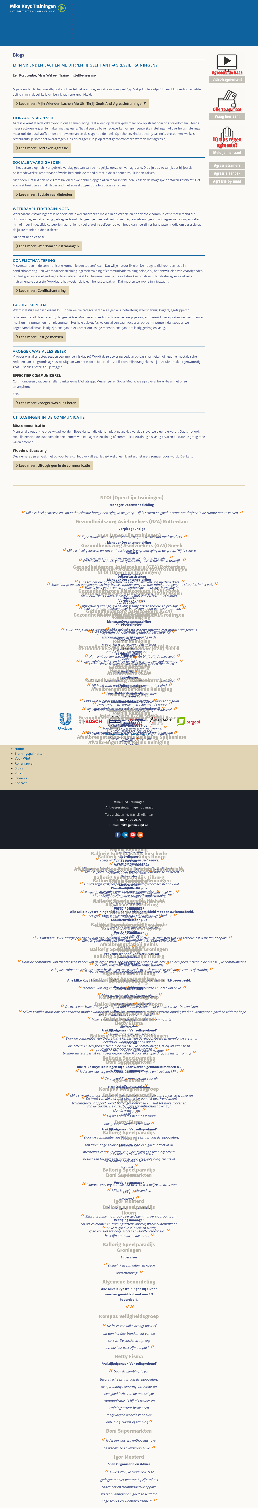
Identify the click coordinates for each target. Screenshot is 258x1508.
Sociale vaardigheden (37, 162)
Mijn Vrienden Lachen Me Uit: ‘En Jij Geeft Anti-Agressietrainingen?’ (85, 65)
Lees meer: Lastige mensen (40, 337)
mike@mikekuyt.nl (134, 825)
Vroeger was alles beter (39, 351)
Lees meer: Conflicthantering (42, 290)
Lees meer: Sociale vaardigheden (45, 194)
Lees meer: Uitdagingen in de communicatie (54, 465)
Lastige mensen (29, 304)
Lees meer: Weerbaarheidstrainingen (48, 246)
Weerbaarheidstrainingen (41, 208)
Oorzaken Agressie (33, 117)
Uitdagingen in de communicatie (49, 417)
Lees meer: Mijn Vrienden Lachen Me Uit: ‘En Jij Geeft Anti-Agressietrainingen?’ (82, 103)
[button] (249, 1499)
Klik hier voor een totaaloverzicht (129, 734)
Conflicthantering (34, 260)
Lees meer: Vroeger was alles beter (47, 403)
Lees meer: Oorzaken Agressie (43, 148)
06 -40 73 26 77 (130, 819)
